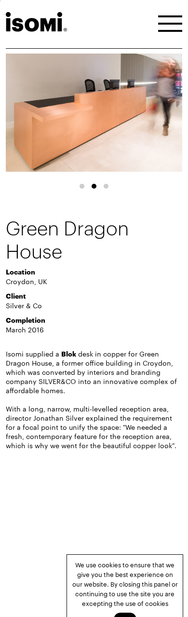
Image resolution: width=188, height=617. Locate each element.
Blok (68, 353)
